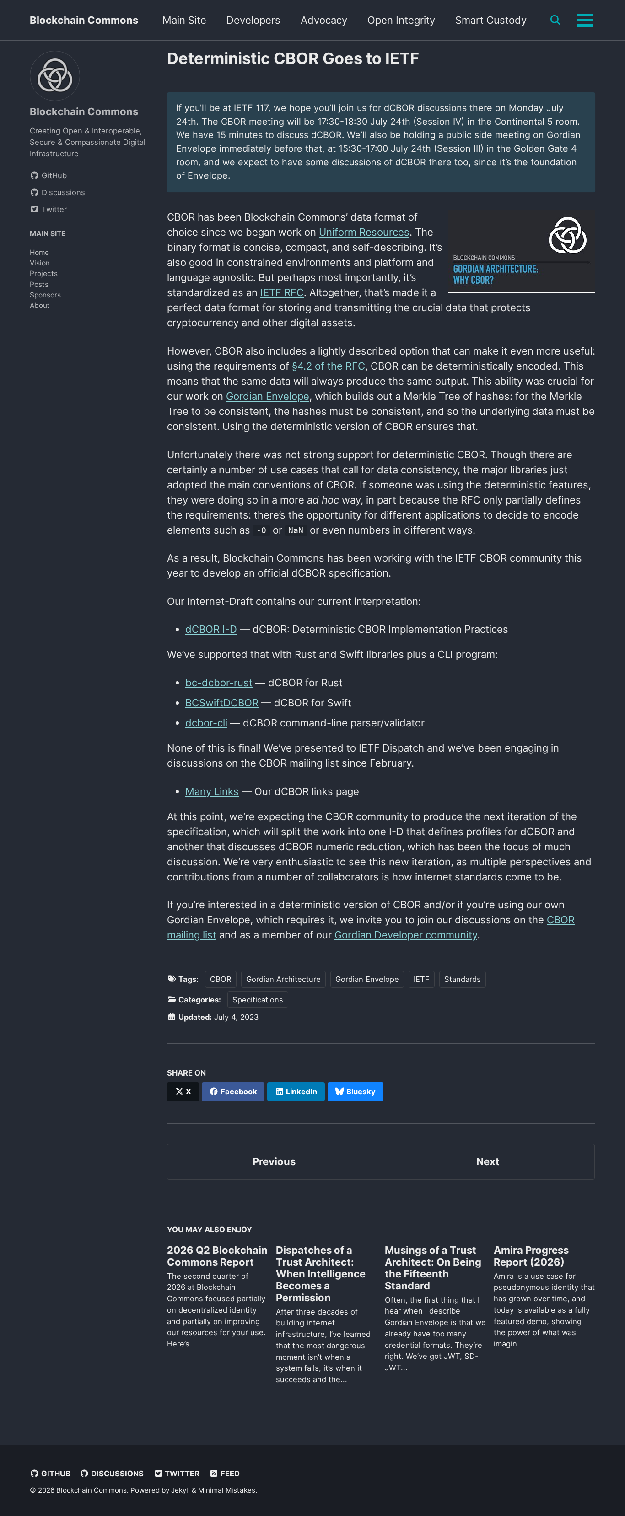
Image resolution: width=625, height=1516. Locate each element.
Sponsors (45, 294)
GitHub (54, 1473)
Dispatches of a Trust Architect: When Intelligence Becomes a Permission (321, 1274)
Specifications (257, 999)
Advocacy (324, 20)
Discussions (116, 1473)
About (40, 305)
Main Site (184, 20)
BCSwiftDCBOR (222, 703)
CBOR (221, 979)
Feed (229, 1473)
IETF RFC (282, 292)
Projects (44, 273)
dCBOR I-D (211, 629)
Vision (40, 263)
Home (39, 252)
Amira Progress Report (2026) (531, 1256)
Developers (253, 20)
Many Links (212, 791)
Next (488, 1161)
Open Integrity (401, 20)
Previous (274, 1161)
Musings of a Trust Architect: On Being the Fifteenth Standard (433, 1268)
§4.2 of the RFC (328, 366)
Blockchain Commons (84, 20)
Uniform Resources (364, 232)
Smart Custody (491, 20)
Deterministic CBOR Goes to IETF (293, 58)
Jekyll (180, 1490)
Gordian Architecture (283, 979)
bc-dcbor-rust (219, 683)
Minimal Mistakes (226, 1490)
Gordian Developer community (405, 935)
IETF (422, 979)
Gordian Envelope (267, 396)
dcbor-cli (206, 723)
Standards (462, 979)
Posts (39, 284)
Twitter (181, 1473)
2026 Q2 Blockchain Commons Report (217, 1256)
